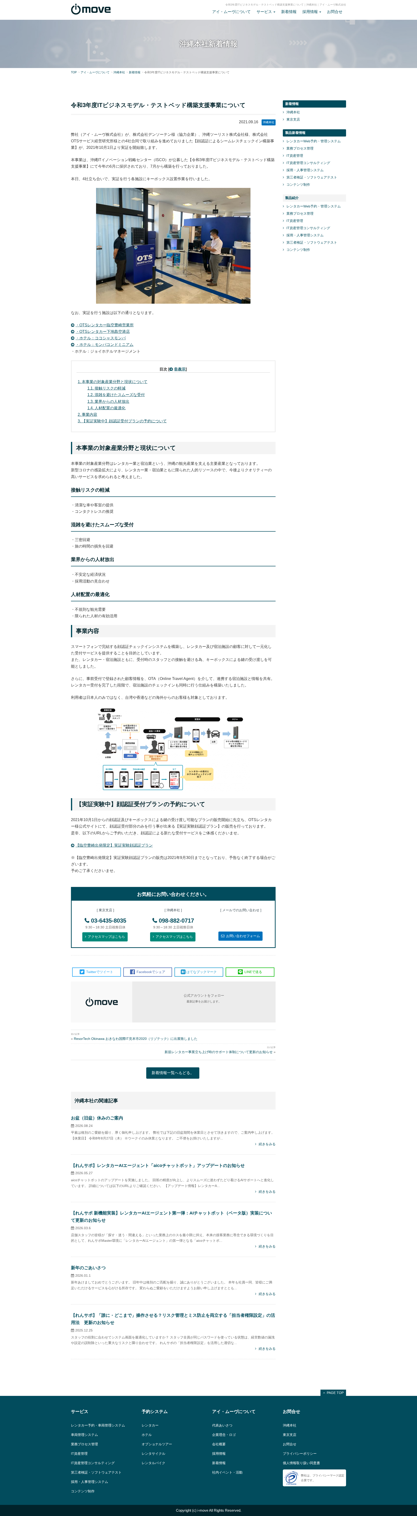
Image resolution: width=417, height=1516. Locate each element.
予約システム (155, 1411)
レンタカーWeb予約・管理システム (313, 141)
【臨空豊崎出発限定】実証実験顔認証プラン (114, 845)
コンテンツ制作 (298, 184)
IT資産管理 (294, 156)
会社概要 (219, 1444)
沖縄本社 (119, 72)
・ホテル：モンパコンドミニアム (104, 345)
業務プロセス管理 (299, 148)
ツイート (99, 972)
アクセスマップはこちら (106, 937)
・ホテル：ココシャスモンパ (101, 338)
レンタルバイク (153, 1463)
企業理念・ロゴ (224, 1435)
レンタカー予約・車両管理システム (98, 1425)
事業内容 (87, 414)
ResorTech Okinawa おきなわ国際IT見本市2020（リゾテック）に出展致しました (135, 1039)
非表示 (180, 369)
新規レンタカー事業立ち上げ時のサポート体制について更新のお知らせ (219, 1052)
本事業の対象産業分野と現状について (112, 382)
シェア (151, 972)
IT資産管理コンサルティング (308, 163)
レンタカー (150, 1425)
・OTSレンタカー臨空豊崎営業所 (105, 325)
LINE (252, 972)
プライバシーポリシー (300, 1453)
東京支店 (293, 119)
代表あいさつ (222, 1425)
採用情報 (219, 1453)
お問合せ (334, 12)
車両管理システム (84, 1435)
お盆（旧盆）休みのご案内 (97, 1118)
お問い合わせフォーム (243, 936)
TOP (74, 72)
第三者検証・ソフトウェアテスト (311, 177)
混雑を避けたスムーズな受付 (116, 395)
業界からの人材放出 (108, 401)
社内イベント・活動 (227, 1472)
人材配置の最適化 (106, 408)
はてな (201, 972)
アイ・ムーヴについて (231, 12)
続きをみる (267, 1144)
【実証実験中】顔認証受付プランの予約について (122, 421)
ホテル (147, 1435)
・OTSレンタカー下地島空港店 (103, 331)
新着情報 (289, 12)
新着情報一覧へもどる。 (173, 1073)
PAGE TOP (335, 1393)
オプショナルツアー (157, 1444)
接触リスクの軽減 (106, 388)
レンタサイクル (153, 1453)
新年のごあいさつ (88, 1267)
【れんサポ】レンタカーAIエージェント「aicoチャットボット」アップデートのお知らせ (158, 1165)
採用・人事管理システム (305, 170)
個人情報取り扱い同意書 (301, 1463)
